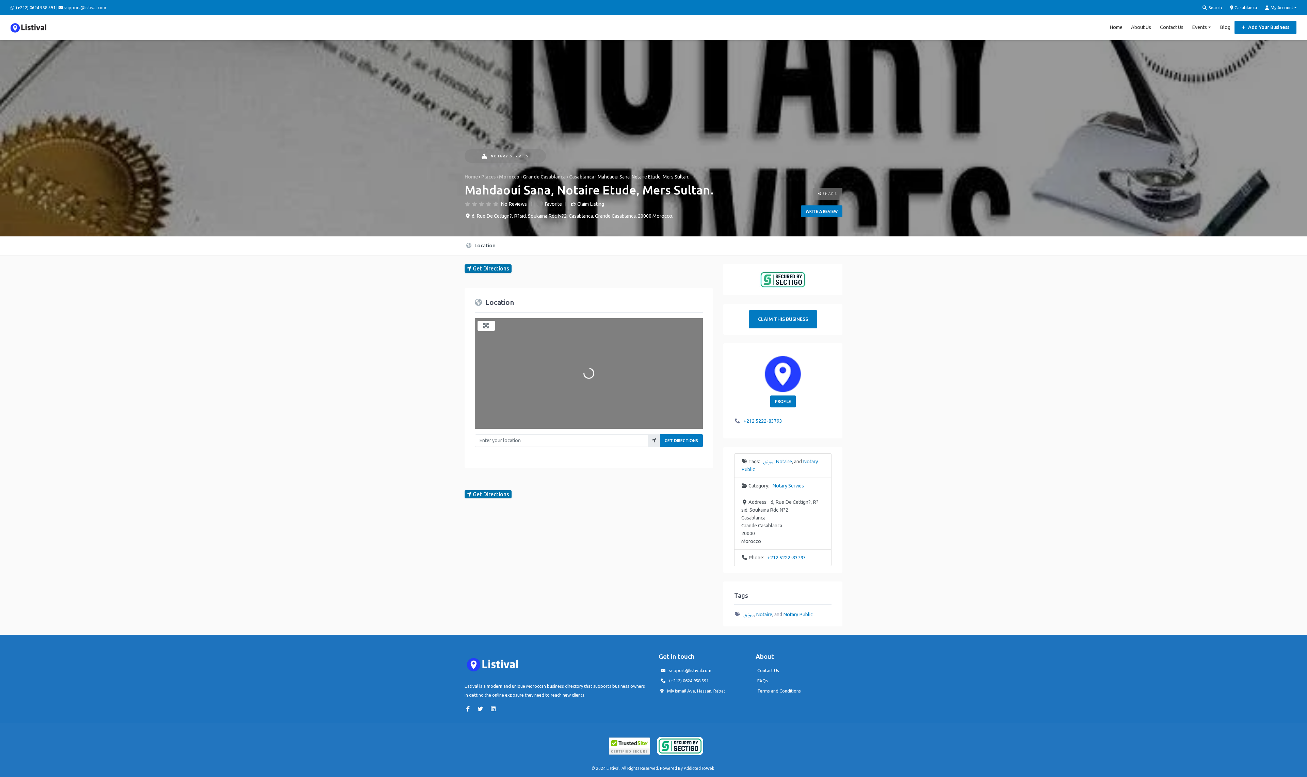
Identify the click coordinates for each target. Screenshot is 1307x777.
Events (1199, 27)
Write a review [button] (822, 211)
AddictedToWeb (699, 768)
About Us (1141, 27)
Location (484, 245)
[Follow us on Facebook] (469, 709)
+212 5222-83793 (762, 421)
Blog (1225, 27)
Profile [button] (783, 401)
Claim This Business (783, 319)
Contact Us (1171, 27)
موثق (768, 461)
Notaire (784, 461)
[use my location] (654, 440)
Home (1116, 27)
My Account (1281, 7)
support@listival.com (690, 670)
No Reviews (514, 204)
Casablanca (1245, 7)
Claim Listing (590, 204)
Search (1215, 7)
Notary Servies (510, 156)
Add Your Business (1268, 27)
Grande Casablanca (544, 177)
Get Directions (681, 440)
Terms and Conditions (779, 690)
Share (829, 194)
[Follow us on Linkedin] (495, 709)
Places (488, 177)
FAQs (762, 680)
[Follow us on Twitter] (482, 709)
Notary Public (798, 614)
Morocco (509, 177)
